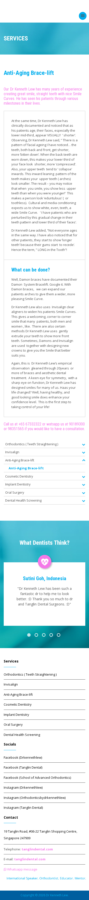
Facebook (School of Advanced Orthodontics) (37, 777)
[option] (44, 590)
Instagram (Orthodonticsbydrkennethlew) (35, 797)
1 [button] (29, 635)
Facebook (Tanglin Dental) (23, 767)
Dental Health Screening (22, 734)
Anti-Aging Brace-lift (26, 468)
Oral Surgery (13, 724)
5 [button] (59, 635)
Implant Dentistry (16, 714)
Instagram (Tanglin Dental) (23, 807)
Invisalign (11, 684)
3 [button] (44, 635)
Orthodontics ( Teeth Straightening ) (30, 674)
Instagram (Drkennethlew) (23, 787)
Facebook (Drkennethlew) (23, 757)
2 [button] (37, 635)
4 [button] (51, 635)
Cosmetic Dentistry (18, 704)
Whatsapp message (21, 869)
